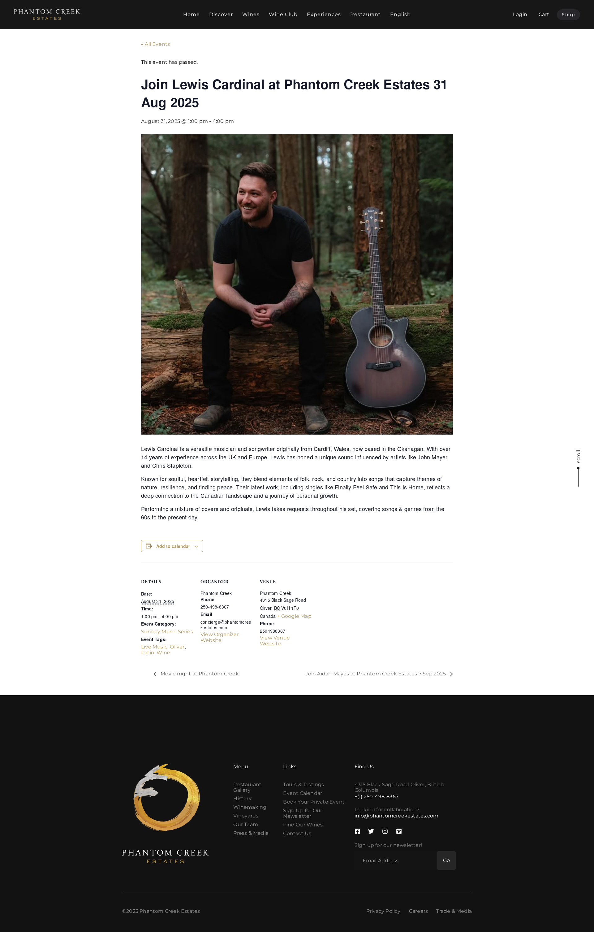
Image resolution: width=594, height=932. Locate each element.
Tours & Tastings (303, 784)
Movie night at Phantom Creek (199, 674)
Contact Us (297, 833)
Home (191, 14)
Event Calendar (302, 793)
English (400, 14)
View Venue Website (275, 641)
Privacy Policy (383, 911)
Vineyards (245, 816)
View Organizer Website (219, 637)
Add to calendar (173, 546)
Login (520, 14)
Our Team (245, 824)
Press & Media (251, 833)
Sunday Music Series (167, 632)
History (242, 798)
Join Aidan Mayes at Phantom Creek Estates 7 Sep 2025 (376, 674)
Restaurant (365, 14)
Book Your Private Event (314, 802)
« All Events (155, 44)
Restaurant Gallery (247, 787)
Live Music (154, 647)
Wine (163, 653)
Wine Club (283, 14)
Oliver (177, 647)
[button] (544, 14)
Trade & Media (454, 911)
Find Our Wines (303, 825)
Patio (147, 653)
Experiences (324, 14)
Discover (221, 14)
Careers (418, 911)
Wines (251, 14)
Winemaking (249, 807)
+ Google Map (294, 616)
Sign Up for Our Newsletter (302, 813)
